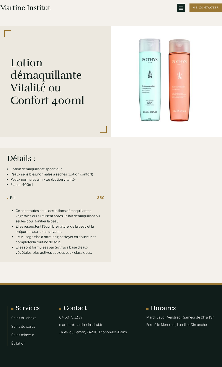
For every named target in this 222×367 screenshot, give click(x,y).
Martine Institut (25, 7)
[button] (181, 8)
